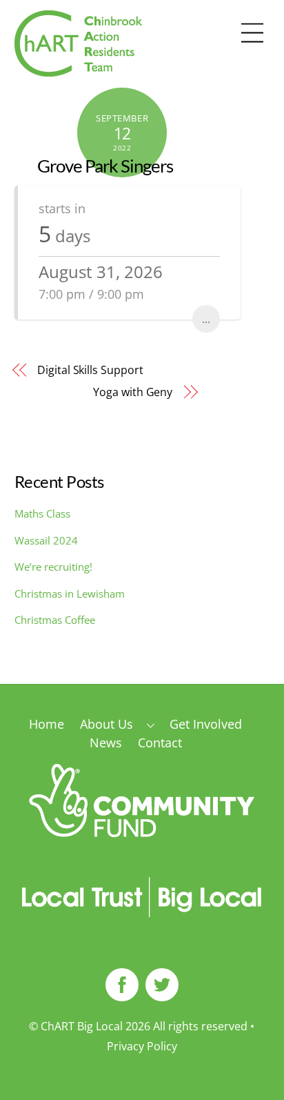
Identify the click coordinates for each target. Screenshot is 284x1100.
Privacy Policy (142, 1046)
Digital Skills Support (90, 369)
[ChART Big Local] (78, 70)
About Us (106, 724)
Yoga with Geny (132, 392)
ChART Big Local (82, 1026)
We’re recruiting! (53, 566)
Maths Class (42, 513)
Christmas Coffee (54, 620)
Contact (160, 742)
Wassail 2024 (46, 540)
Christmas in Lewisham (69, 593)
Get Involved (206, 724)
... (206, 318)
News (106, 742)
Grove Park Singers (105, 165)
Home (46, 724)
